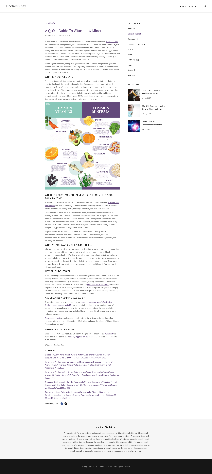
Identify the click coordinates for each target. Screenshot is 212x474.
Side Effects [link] (132, 75)
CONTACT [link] (194, 6)
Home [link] (183, 6)
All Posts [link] (131, 28)
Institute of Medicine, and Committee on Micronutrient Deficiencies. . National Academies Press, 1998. (80, 365)
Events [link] (130, 54)
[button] (205, 6)
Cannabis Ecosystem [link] (136, 44)
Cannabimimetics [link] (135, 34)
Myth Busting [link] (133, 59)
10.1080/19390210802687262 (93, 357)
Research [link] (131, 70)
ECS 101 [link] (131, 49)
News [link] (130, 65)
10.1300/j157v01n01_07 (61, 398)
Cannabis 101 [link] (133, 39)
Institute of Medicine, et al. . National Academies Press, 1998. (82, 375)
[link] (16, 6)
